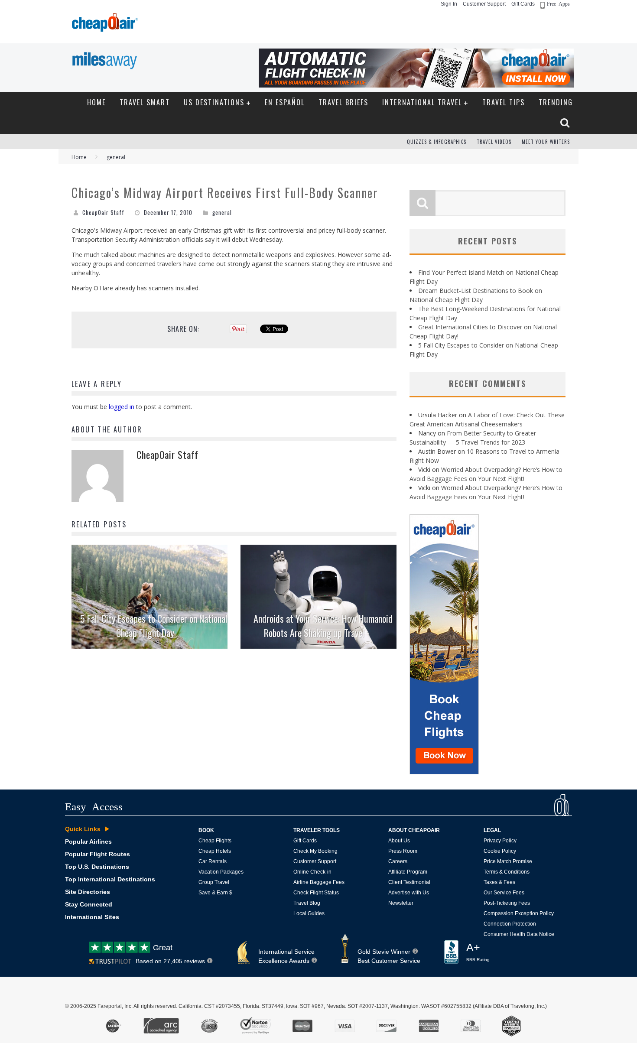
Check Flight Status (316, 893)
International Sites (92, 916)
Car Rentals (212, 861)
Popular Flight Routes (97, 854)
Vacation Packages (221, 872)
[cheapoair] (104, 24)
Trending (556, 102)
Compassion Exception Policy (519, 913)
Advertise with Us (408, 893)
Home (96, 102)
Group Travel (213, 882)
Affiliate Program (407, 872)
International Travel (422, 102)
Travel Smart (145, 102)
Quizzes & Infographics (436, 141)
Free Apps (558, 3)
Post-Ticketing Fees (507, 903)
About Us (399, 841)
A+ (478, 952)
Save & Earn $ (215, 893)
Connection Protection (510, 924)
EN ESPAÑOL (285, 102)
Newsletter (400, 903)
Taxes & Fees (499, 882)
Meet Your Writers (546, 141)
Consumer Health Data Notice (519, 934)
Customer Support (484, 4)
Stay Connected (88, 904)
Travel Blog (306, 903)
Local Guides (309, 913)
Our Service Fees (504, 893)
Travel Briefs (343, 102)
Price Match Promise (508, 861)
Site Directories (87, 891)
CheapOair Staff (103, 212)
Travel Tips (503, 102)
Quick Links (83, 828)
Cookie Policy (500, 851)
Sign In (449, 4)
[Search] (566, 123)
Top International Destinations (110, 879)
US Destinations (214, 102)
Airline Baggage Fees (318, 882)
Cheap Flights (214, 841)
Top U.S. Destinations (97, 866)
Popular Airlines (88, 841)
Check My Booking (315, 851)
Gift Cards (523, 4)
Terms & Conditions (507, 872)
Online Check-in (312, 872)
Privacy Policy (500, 841)
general (222, 212)
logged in (121, 407)
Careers (397, 861)
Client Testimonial (409, 882)
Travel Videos (494, 141)
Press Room (402, 851)
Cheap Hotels (214, 851)
